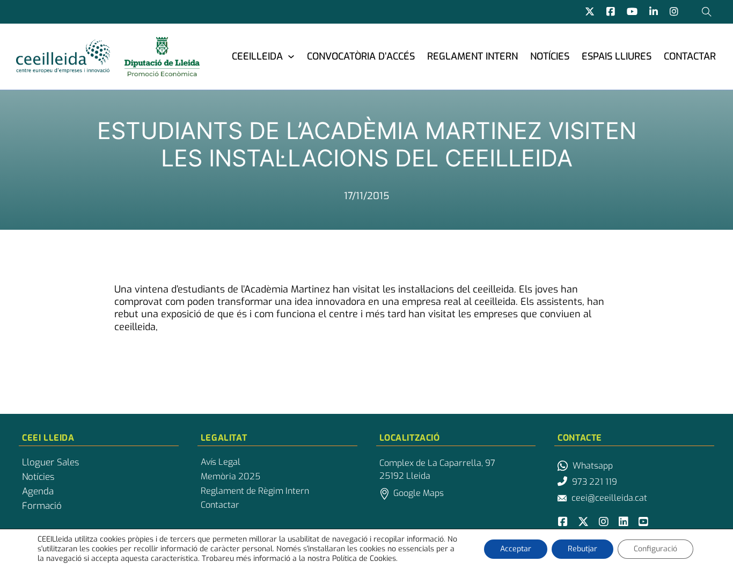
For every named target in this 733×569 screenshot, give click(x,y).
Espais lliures (616, 56)
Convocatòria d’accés (361, 56)
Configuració (655, 549)
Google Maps (418, 493)
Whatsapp (593, 465)
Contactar (690, 56)
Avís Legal (220, 462)
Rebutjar (582, 549)
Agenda (38, 492)
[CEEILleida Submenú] (291, 56)
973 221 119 (594, 481)
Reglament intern (472, 56)
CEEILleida (257, 56)
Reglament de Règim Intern (255, 491)
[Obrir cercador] (707, 12)
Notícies (549, 56)
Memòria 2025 (230, 476)
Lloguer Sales (50, 463)
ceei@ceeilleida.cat (609, 498)
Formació (42, 506)
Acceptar (515, 549)
